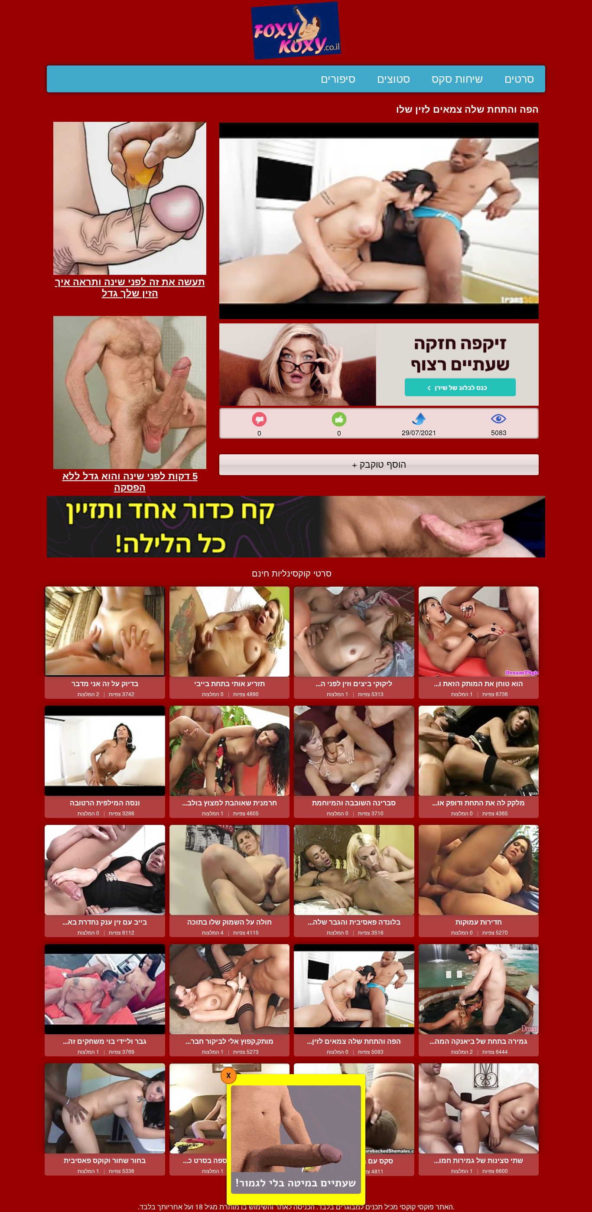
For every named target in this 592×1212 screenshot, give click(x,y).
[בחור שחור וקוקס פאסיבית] (105, 1108)
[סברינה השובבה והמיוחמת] (354, 751)
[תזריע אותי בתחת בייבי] (229, 631)
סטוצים (393, 79)
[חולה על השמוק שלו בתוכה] (229, 870)
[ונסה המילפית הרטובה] (105, 751)
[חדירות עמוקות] (479, 870)
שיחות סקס (457, 79)
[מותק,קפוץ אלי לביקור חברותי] (229, 989)
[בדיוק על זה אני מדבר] (105, 631)
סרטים (519, 79)
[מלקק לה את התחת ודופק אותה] (479, 751)
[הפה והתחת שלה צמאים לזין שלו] (354, 989)
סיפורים (338, 79)
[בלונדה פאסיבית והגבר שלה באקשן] (354, 870)
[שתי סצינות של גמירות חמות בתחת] (479, 1108)
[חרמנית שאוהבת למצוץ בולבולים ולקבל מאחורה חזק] (229, 751)
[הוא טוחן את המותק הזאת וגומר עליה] (479, 631)
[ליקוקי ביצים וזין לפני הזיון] (354, 631)
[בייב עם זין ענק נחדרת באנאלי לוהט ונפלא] (105, 870)
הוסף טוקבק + (379, 463)
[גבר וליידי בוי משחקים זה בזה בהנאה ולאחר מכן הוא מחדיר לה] (105, 989)
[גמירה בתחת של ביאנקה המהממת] (479, 989)
